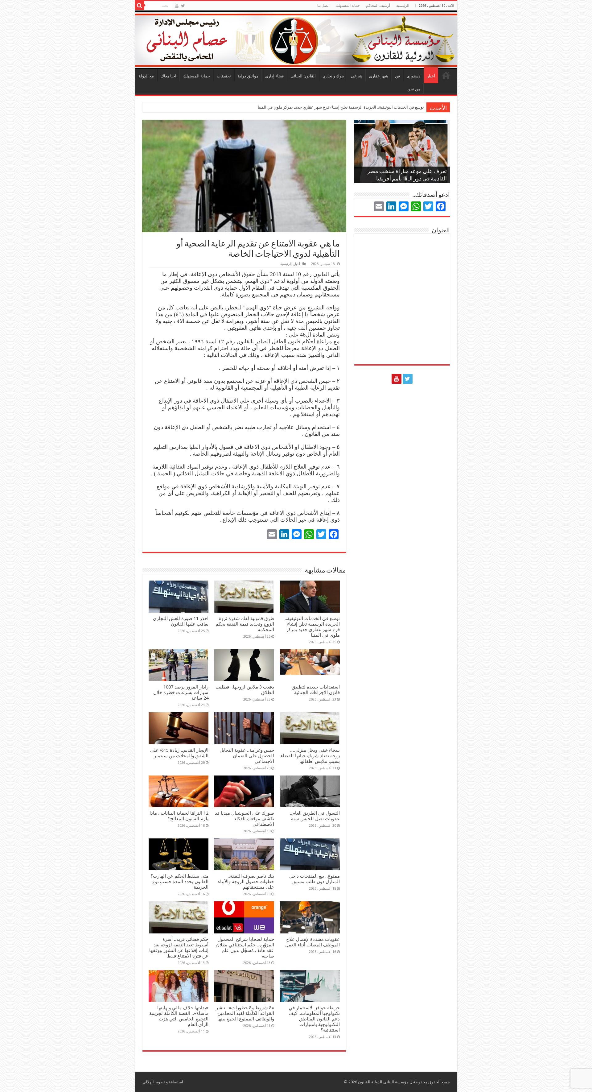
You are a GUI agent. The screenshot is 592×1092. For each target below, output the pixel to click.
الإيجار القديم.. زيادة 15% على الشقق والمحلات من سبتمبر (179, 753)
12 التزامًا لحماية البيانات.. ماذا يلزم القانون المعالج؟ (179, 815)
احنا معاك (168, 76)
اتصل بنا (323, 5)
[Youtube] (176, 6)
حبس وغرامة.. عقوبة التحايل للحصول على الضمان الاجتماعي (247, 755)
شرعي (356, 76)
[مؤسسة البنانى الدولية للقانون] (296, 38)
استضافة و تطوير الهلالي (162, 1082)
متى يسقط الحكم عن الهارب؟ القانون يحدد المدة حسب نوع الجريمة (179, 881)
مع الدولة (146, 76)
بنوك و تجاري (333, 76)
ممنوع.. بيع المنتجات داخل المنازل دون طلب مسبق (314, 878)
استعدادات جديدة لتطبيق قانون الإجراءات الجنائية (316, 689)
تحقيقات (224, 76)
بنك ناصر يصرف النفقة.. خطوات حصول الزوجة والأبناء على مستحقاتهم (246, 881)
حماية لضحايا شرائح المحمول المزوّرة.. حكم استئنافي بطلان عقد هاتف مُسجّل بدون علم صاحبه (245, 948)
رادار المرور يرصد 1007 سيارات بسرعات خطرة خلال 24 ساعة (180, 692)
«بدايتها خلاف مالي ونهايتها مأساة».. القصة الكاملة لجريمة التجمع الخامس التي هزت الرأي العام (178, 1016)
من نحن (413, 89)
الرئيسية (446, 75)
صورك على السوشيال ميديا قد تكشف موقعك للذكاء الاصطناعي (244, 818)
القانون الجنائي (303, 76)
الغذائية (177, 467)
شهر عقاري (378, 76)
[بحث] (139, 5)
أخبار (431, 76)
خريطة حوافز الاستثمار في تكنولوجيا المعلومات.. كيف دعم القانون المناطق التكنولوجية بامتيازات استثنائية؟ (314, 1019)
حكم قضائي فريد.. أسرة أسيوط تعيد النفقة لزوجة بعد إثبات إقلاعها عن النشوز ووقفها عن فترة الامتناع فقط (178, 948)
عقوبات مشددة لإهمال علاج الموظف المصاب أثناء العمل (312, 942)
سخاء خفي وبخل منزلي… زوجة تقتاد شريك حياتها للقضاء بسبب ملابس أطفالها (310, 755)
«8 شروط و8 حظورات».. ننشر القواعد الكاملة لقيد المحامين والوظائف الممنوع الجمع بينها (245, 1013)
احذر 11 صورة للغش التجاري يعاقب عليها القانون (180, 621)
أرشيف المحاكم (378, 5)
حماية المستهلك (347, 5)
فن (397, 76)
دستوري (413, 76)
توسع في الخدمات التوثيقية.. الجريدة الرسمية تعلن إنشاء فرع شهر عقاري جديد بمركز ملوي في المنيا (341, 107)
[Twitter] (183, 6)
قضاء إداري (274, 76)
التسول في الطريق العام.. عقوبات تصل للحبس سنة (315, 815)
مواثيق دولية (248, 76)
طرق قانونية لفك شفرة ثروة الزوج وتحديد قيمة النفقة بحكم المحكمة (245, 624)
